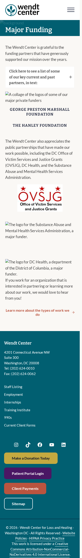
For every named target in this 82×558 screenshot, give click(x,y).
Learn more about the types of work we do (37, 312)
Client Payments (25, 488)
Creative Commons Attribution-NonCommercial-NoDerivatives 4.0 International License (40, 549)
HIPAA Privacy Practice (46, 538)
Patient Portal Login (28, 473)
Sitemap (18, 503)
